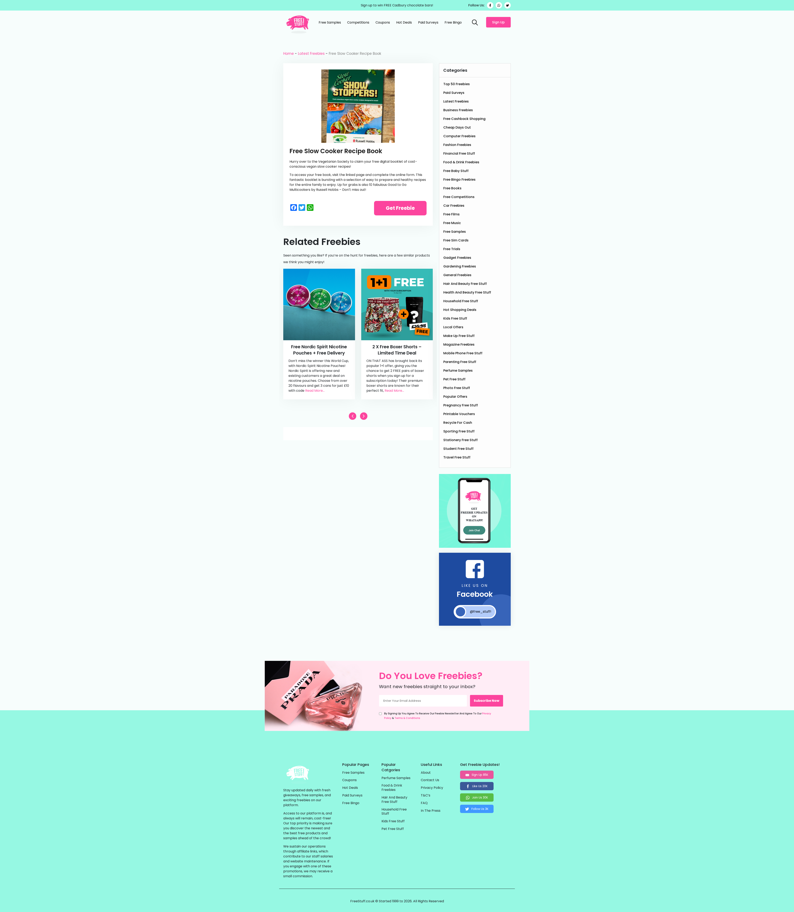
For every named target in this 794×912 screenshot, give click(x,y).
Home (288, 53)
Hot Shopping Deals (459, 309)
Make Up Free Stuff (459, 335)
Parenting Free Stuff (459, 361)
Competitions (358, 22)
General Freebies (457, 275)
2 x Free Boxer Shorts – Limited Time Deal (397, 350)
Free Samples (330, 22)
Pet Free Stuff (454, 379)
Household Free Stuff (460, 301)
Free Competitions (459, 197)
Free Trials (451, 249)
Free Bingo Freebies (459, 179)
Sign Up (498, 22)
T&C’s (425, 795)
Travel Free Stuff (456, 457)
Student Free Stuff (458, 448)
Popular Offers (455, 396)
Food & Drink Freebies (461, 162)
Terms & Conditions (407, 718)
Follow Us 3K (479, 809)
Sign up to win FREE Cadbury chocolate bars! (397, 5)
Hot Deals (404, 22)
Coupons (382, 22)
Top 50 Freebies (456, 84)
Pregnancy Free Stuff (460, 405)
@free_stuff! (480, 611)
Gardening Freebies (459, 266)
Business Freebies (458, 110)
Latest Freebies (311, 53)
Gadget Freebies (457, 257)
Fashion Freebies (457, 144)
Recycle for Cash (457, 422)
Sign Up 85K (479, 775)
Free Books (452, 188)
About (426, 773)
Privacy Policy (432, 788)
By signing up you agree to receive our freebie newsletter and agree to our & (437, 716)
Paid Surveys (428, 22)
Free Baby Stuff (456, 170)
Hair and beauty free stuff (465, 283)
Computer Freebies (459, 136)
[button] (363, 416)
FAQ (424, 803)
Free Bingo (453, 22)
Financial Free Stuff (459, 153)
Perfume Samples (458, 370)
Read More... (315, 390)
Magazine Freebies (459, 344)
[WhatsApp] (499, 5)
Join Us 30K (479, 797)
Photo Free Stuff (456, 388)
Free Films (451, 214)
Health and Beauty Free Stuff (467, 292)
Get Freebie (400, 208)
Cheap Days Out (457, 127)
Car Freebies (453, 205)
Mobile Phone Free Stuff (462, 353)
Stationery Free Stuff (460, 440)
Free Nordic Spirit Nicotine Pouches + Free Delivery (319, 350)
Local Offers (453, 327)
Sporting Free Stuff (459, 431)
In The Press (430, 811)
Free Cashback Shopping (464, 118)
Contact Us (430, 780)
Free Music (452, 223)
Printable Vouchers (459, 414)
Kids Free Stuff (455, 318)
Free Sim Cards (456, 240)
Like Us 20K (479, 786)
